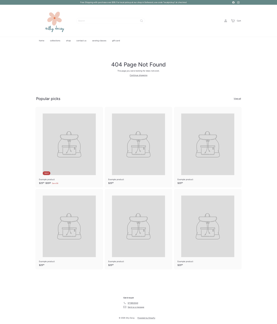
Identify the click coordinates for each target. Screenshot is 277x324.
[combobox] (110, 21)
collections (55, 40)
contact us (81, 40)
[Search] (141, 21)
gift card (116, 40)
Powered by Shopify (146, 318)
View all (237, 98)
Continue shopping (138, 75)
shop (68, 40)
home (41, 40)
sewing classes (99, 40)
